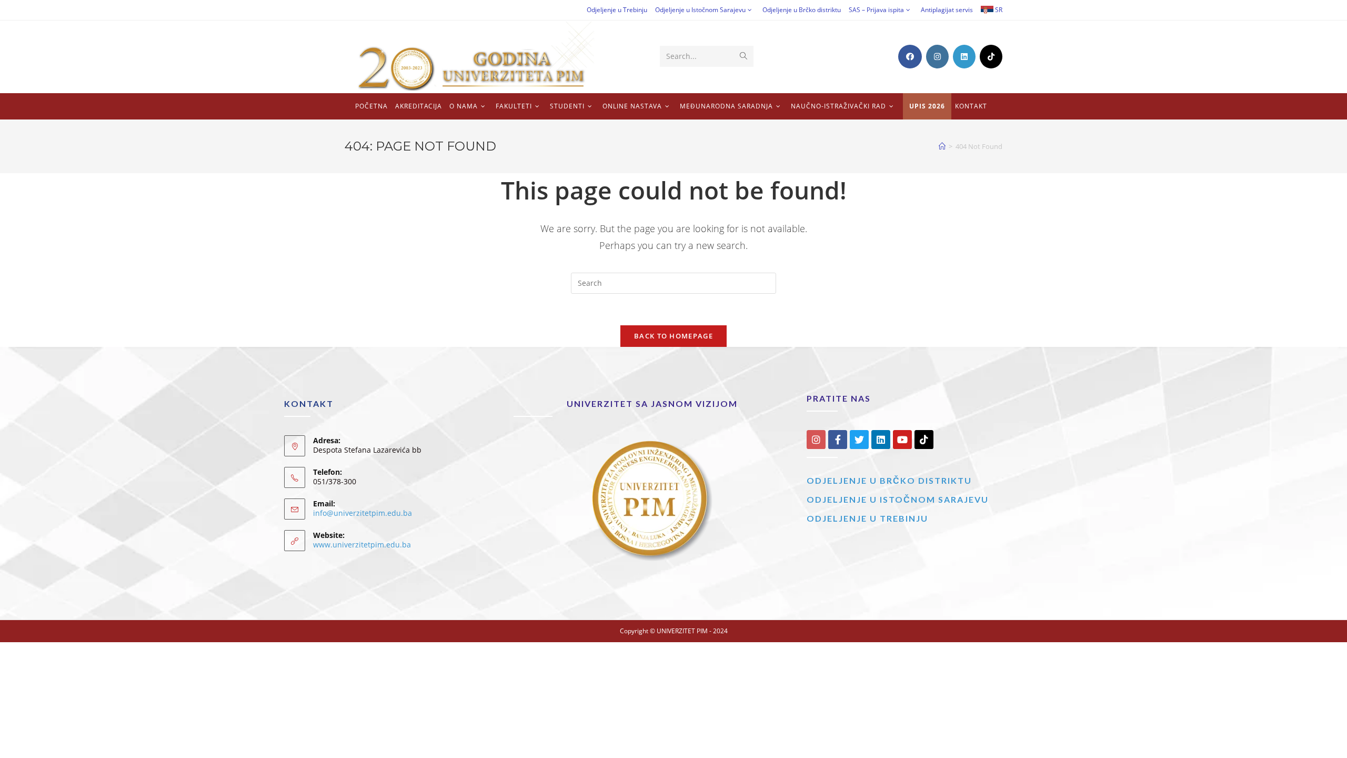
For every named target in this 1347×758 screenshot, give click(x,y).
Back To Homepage (673, 336)
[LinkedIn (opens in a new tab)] (964, 56)
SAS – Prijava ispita (876, 9)
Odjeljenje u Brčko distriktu (801, 9)
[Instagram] (816, 439)
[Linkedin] (880, 439)
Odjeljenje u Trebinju (617, 9)
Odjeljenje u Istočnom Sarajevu (700, 9)
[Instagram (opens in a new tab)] (937, 56)
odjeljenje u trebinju (867, 518)
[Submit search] (743, 56)
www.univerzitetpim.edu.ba (362, 545)
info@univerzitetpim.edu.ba (362, 513)
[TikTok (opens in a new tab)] (991, 56)
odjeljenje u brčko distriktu (889, 480)
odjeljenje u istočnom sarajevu (898, 499)
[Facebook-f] (837, 439)
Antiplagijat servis (947, 9)
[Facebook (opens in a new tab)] (910, 56)
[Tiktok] (923, 439)
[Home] (942, 146)
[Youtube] (902, 439)
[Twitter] (859, 439)
